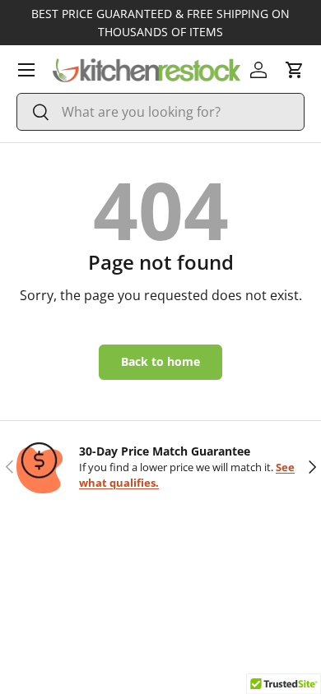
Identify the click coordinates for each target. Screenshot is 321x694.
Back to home (160, 361)
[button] (295, 70)
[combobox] (160, 112)
